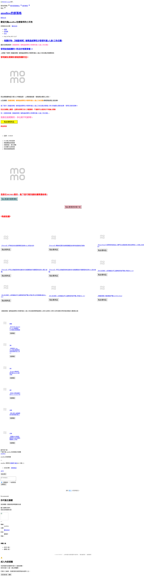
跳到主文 (3, 17)
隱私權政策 (82, 554)
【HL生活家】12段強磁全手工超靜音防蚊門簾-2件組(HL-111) (67, 296)
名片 (5, 33)
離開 (10, 574)
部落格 (6, 31)
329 (10, 368)
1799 (11, 433)
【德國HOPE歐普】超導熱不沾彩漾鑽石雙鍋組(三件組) (15, 438)
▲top (2, 471)
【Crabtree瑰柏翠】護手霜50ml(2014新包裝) (15, 373)
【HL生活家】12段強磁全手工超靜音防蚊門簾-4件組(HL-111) (115, 270)
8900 (11, 323)
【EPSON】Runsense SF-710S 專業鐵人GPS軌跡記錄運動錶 (15, 328)
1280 (11, 410)
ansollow (3, 453)
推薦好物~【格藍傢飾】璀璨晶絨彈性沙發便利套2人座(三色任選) (33, 41)
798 (10, 345)
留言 (16, 463)
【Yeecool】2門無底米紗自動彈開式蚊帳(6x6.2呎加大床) (17, 245)
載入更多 (3, 474)
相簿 (5, 29)
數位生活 (14, 26)
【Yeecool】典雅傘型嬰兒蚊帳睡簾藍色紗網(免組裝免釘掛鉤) (67, 245)
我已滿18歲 (4, 574)
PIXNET (60, 554)
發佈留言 (3, 484)
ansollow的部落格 (11, 13)
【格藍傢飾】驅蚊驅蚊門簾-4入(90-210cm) (109, 296)
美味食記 (14, 468)
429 (10, 390)
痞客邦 (12, 463)
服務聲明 (89, 554)
